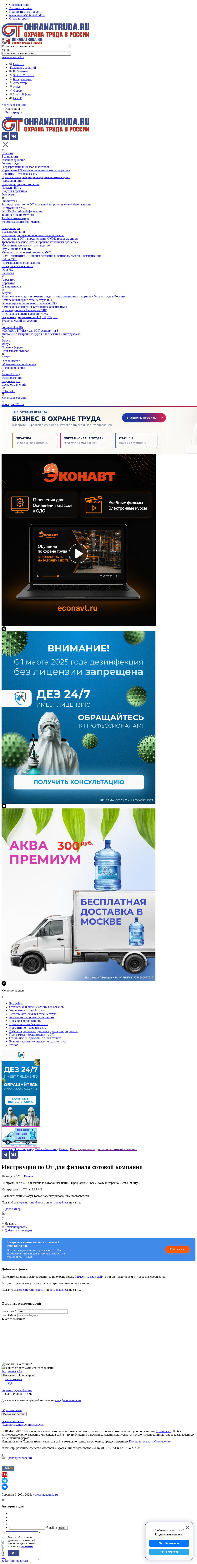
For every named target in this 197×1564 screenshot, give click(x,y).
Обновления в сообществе (19, 364)
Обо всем (8, 194)
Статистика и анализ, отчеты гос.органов (36, 1007)
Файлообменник (12, 377)
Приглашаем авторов (15, 350)
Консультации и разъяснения (20, 184)
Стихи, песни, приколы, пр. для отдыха (35, 1038)
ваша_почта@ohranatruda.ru (27, 15)
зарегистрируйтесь (30, 1202)
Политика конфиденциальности (23, 1424)
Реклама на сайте (20, 8)
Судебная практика (14, 191)
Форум (17, 90)
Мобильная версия (14, 1414)
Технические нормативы (18, 214)
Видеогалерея (11, 381)
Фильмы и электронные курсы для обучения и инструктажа (41, 334)
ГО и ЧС (7, 269)
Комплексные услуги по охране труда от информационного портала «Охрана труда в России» (63, 296)
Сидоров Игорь (12, 1209)
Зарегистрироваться (15, 1560)
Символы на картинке (17, 1364)
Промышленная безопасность (21, 262)
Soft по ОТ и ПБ (23, 75)
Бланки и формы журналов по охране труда (38, 1041)
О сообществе (11, 360)
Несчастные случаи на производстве (26, 245)
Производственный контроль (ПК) (24, 310)
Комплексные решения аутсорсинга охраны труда (34, 306)
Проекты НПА (11, 187)
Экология (8, 273)
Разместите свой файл (89, 1276)
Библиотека (20, 71)
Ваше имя (9, 1311)
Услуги (17, 86)
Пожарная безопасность (17, 266)
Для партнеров (11, 286)
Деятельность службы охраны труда (32, 1013)
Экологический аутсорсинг (19, 320)
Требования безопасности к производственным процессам (40, 242)
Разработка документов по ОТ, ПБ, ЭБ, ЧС (30, 317)
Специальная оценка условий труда (25, 313)
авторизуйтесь (59, 1202)
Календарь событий (23, 67)
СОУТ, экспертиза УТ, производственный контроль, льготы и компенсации (51, 255)
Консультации (22, 79)
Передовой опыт (12, 180)
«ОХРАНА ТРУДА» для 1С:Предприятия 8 (30, 330)
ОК (14, 1552)
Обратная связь (19, 4)
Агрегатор (20, 83)
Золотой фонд (22, 94)
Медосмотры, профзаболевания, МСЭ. (27, 252)
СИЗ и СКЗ (9, 259)
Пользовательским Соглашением (150, 1441)
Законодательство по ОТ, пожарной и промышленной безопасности (46, 204)
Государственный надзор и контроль (25, 166)
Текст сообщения (14, 1319)
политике (27, 1546)
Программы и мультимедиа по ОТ (31, 1034)
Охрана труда (10, 163)
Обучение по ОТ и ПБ (16, 249)
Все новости (10, 156)
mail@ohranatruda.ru (68, 1400)
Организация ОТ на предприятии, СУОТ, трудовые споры (40, 238)
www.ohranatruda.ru (45, 1494)
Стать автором (18, 18)
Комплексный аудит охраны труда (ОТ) (27, 299)
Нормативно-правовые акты (28, 1027)
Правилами (163, 1431)
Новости (18, 64)
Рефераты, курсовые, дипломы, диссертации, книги (43, 1031)
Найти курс (177, 1249)
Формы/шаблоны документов (21, 221)
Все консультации (13, 231)
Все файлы (16, 1003)
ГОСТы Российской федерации (22, 211)
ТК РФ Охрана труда (15, 218)
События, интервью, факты (20, 173)
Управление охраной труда (27, 1010)
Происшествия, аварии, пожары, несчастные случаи (36, 177)
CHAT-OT (8, 391)
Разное (28, 1176)
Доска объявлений (14, 384)
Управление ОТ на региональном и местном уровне (36, 170)
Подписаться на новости (25, 11)
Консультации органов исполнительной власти (33, 235)
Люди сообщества (13, 367)
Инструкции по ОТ (14, 207)
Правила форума (12, 347)
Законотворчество (13, 160)
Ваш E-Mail (9, 1315)
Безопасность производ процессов (31, 1017)
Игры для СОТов (13, 404)
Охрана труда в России (17, 1390)
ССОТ (17, 98)
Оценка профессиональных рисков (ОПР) (29, 303)
